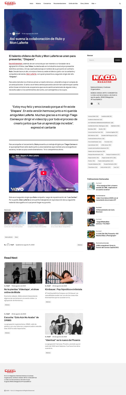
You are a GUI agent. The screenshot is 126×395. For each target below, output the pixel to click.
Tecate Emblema (94, 164)
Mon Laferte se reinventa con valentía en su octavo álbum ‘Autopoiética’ (62, 225)
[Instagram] (91, 103)
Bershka (92, 129)
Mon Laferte (31, 74)
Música (80, 245)
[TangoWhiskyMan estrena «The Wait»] (91, 222)
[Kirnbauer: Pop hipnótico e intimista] (64, 273)
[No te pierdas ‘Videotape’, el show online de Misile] (23, 273)
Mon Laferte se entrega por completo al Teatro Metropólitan (37, 225)
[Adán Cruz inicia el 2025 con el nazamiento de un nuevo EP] (91, 199)
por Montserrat (100, 195)
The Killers (92, 167)
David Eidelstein (15, 63)
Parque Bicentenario (95, 154)
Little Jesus (106, 145)
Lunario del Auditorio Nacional (98, 148)
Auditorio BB (107, 116)
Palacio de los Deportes (96, 151)
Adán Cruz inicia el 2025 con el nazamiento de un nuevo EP (107, 199)
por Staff (98, 207)
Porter (91, 161)
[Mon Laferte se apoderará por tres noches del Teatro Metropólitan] (15, 218)
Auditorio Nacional (95, 119)
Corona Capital (112, 132)
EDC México (93, 135)
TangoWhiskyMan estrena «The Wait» (103, 223)
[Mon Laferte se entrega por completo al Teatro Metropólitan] (38, 218)
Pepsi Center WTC (109, 158)
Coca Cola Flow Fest (95, 132)
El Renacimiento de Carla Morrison (105, 211)
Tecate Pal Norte (110, 164)
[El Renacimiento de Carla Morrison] (91, 210)
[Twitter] (98, 103)
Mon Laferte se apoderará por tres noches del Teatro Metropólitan (14, 225)
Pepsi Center (93, 158)
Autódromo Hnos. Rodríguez (98, 126)
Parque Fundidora (113, 154)
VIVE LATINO (105, 167)
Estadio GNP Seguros (109, 135)
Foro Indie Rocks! (94, 142)
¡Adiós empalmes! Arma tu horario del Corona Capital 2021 (107, 246)
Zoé (116, 167)
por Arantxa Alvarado (102, 243)
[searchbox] (100, 60)
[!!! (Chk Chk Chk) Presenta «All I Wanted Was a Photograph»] (91, 234)
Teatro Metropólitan (105, 161)
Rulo (16, 237)
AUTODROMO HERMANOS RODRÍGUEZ (100, 122)
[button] (120, 3)
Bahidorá (115, 126)
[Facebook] (95, 103)
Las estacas (93, 145)
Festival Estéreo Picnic (96, 138)
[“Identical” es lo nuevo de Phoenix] (64, 324)
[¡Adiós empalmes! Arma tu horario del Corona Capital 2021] (91, 246)
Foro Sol (108, 142)
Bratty (102, 129)
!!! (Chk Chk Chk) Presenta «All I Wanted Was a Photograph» (107, 234)
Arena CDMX (93, 116)
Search (117, 60)
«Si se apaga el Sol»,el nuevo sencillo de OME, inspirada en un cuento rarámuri (106, 188)
